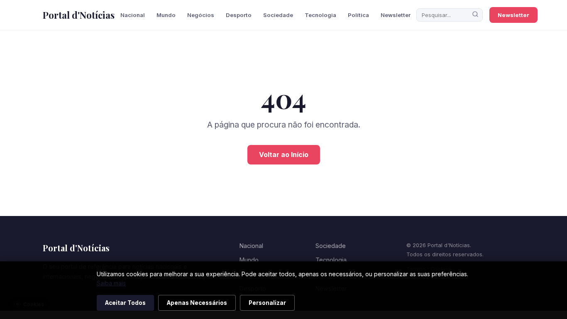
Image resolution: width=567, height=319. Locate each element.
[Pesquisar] (475, 15)
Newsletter (396, 15)
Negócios (200, 15)
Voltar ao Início (283, 154)
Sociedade (278, 15)
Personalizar (267, 302)
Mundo (166, 15)
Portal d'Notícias (79, 15)
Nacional (132, 15)
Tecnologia (320, 15)
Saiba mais (111, 283)
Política (358, 15)
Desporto (239, 15)
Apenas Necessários (197, 302)
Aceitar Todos (125, 302)
